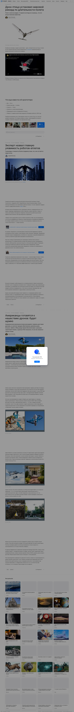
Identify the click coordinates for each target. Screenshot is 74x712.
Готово (37, 361)
